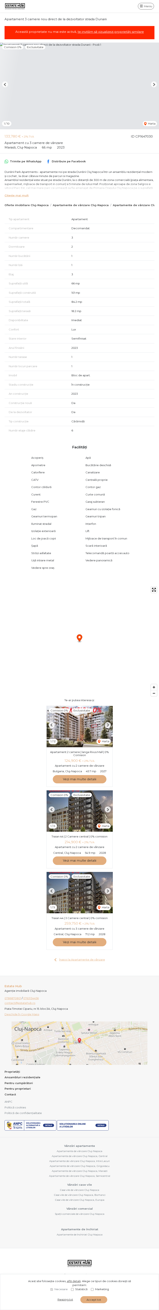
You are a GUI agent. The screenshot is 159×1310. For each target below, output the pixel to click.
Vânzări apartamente (79, 1145)
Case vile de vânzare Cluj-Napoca (79, 1189)
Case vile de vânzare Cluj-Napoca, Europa (79, 1199)
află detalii (74, 1281)
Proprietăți (12, 1071)
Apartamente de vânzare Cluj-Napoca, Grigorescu (80, 1165)
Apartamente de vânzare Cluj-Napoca (81, 205)
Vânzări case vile (79, 1184)
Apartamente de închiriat (79, 1229)
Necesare (61, 1289)
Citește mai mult (17, 195)
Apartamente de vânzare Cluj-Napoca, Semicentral (79, 1175)
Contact (10, 1094)
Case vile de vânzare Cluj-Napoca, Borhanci (79, 1194)
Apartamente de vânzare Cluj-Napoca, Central (79, 1156)
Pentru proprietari (18, 1088)
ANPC (8, 1101)
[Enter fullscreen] (154, 590)
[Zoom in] (154, 687)
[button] (5, 84)
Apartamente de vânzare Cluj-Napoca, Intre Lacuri (79, 1161)
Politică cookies (15, 1107)
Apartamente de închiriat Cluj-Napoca (79, 1234)
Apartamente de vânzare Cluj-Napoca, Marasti (79, 1170)
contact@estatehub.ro (20, 1003)
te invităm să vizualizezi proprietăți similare (111, 32)
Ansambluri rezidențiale (22, 1077)
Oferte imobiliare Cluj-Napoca (27, 205)
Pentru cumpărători (19, 1083)
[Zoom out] (154, 693)
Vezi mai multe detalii (79, 779)
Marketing (102, 1289)
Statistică (81, 1289)
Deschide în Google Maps (22, 1014)
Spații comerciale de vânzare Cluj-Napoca (79, 1213)
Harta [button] (151, 123)
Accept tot (94, 1299)
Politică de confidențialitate (23, 1113)
